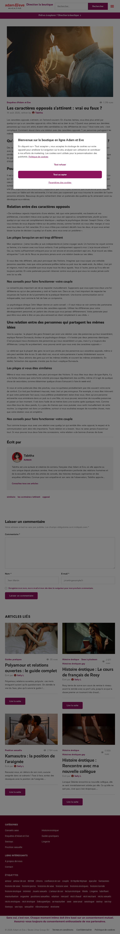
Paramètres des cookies (60, 182)
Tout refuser (60, 164)
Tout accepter (60, 174)
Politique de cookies (38, 156)
